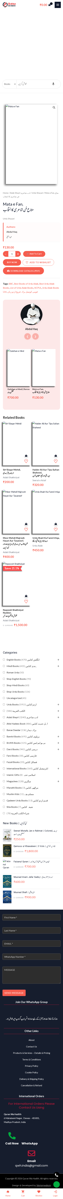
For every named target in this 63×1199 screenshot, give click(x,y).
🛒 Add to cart (34, 254)
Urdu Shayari (37, 193)
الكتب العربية (16, 710)
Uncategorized (16, 698)
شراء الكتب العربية (18, 813)
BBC (11, 283)
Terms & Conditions (31, 1059)
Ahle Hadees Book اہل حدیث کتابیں (27, 723)
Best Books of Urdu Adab (26, 283)
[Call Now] (12, 1135)
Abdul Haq (11, 231)
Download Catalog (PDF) (25, 271)
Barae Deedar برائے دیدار (21, 730)
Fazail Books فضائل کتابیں (22, 762)
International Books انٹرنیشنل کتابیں (27, 768)
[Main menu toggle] (58, 5)
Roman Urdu (15, 672)
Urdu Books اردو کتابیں (21, 704)
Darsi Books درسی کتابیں (22, 749)
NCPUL (37, 287)
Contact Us (31, 1046)
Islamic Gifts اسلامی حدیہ (21, 774)
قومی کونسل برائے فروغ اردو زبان (22, 291)
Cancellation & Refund (31, 1085)
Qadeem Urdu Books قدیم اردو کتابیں (27, 800)
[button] (54, 107)
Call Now (12, 1143)
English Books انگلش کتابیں (23, 659)
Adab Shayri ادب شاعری (22, 717)
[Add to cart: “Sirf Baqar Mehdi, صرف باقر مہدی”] (26, 455)
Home (5, 193)
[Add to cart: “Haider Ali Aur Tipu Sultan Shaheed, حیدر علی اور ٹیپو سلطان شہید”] (56, 455)
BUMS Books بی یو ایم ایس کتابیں (26, 742)
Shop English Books (19, 678)
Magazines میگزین (19, 781)
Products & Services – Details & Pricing (31, 1053)
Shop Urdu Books (18, 691)
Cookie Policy (31, 1072)
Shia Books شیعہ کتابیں (20, 806)
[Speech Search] (53, 84)
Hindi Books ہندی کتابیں (22, 666)
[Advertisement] (31, 42)
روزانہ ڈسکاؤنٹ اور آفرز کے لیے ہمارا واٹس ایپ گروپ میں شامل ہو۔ (32, 1019)
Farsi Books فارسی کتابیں (22, 755)
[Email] (31, 1153)
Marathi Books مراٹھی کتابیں (22, 787)
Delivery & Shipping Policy (31, 1079)
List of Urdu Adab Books (21, 287)
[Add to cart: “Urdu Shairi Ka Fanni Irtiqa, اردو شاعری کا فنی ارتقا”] (56, 524)
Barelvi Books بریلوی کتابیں (23, 736)
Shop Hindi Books (18, 685)
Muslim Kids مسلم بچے (20, 794)
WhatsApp (30, 1143)
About (32, 1040)
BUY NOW (12, 262)
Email (31, 1161)
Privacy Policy (31, 1066)
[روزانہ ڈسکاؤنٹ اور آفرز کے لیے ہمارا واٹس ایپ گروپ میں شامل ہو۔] (31, 1011)
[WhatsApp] (29, 1135)
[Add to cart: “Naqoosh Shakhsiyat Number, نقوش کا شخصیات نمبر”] (26, 596)
